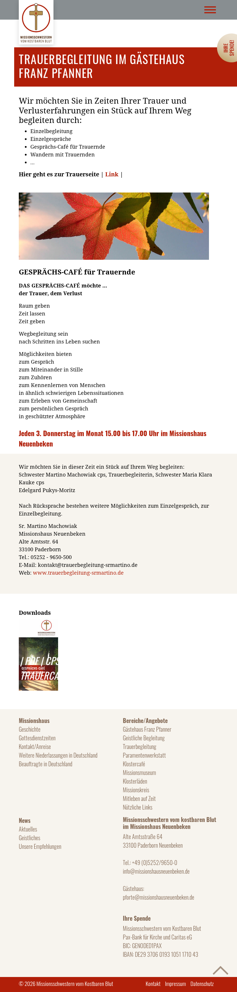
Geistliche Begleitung (144, 737)
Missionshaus (34, 720)
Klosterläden (135, 781)
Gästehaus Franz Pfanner (147, 729)
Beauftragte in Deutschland (45, 763)
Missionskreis (136, 789)
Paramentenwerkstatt (144, 755)
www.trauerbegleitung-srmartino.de (78, 572)
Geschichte (29, 729)
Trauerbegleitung (139, 746)
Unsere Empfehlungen (40, 846)
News (24, 820)
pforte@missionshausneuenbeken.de (158, 897)
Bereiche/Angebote (145, 720)
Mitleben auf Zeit (139, 798)
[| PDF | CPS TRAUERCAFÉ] (43, 622)
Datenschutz (202, 983)
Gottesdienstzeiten (37, 737)
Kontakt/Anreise (35, 746)
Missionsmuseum (139, 772)
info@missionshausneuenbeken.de (156, 871)
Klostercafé (134, 763)
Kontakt (153, 983)
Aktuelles (28, 829)
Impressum (175, 983)
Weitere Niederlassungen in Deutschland (58, 755)
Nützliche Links (137, 807)
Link (112, 174)
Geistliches (29, 837)
